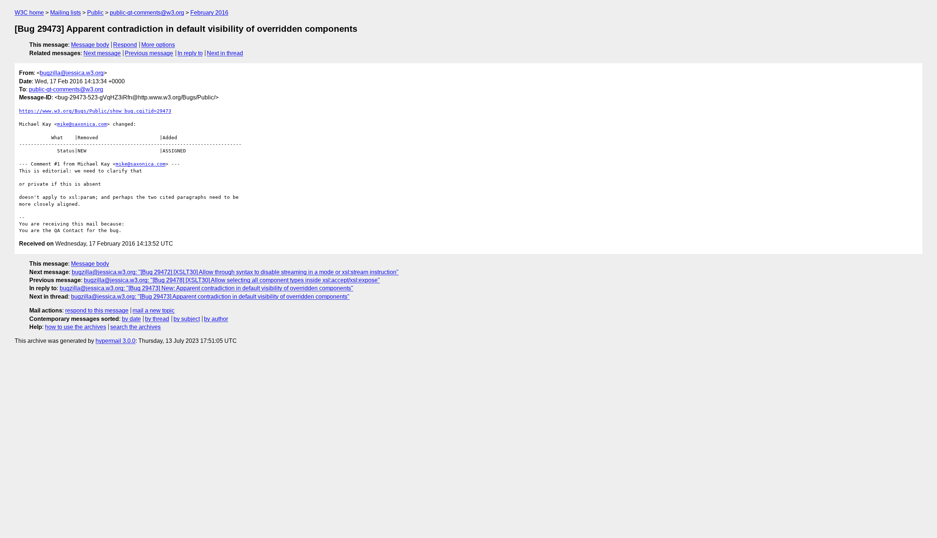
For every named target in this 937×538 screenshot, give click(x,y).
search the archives (135, 327)
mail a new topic (153, 310)
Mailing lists (65, 13)
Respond (125, 45)
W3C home (29, 13)
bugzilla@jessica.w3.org (72, 73)
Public (95, 13)
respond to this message (96, 310)
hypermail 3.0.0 (115, 341)
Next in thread (225, 53)
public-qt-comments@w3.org (147, 13)
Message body (90, 45)
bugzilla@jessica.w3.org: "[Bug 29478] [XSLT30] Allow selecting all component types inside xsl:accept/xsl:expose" (232, 280)
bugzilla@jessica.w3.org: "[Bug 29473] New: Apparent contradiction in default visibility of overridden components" (206, 288)
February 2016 (209, 13)
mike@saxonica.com (82, 124)
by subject (186, 319)
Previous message (149, 53)
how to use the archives (75, 327)
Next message (102, 53)
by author (216, 319)
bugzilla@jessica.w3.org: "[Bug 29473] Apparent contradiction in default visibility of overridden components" (210, 296)
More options (158, 45)
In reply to (190, 53)
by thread (157, 319)
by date (131, 319)
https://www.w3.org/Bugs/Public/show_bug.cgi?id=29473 (95, 111)
